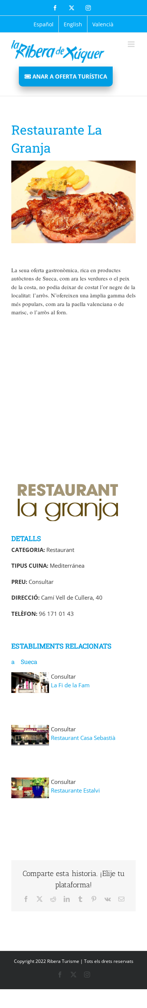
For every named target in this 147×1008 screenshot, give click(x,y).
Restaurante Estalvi (75, 790)
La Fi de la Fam (70, 685)
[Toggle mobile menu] (132, 44)
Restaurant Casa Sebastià (83, 737)
